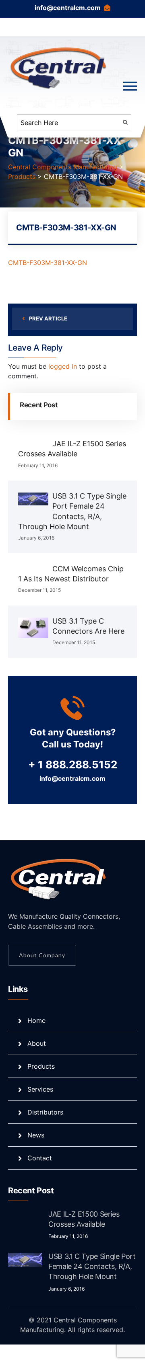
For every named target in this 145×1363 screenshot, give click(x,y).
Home (36, 1020)
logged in (62, 366)
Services (40, 1089)
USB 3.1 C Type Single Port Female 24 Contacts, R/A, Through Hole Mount (92, 1266)
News (35, 1135)
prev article (48, 318)
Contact (39, 1158)
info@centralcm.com (68, 8)
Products (41, 1066)
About (36, 1043)
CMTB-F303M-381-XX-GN (47, 263)
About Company (42, 955)
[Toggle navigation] (130, 86)
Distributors (45, 1112)
